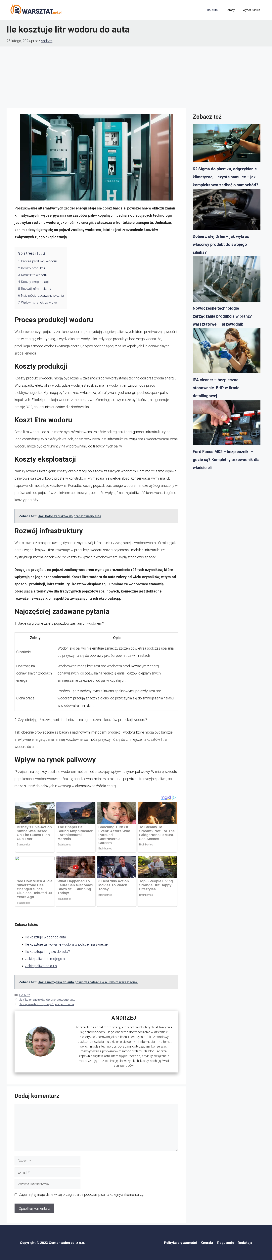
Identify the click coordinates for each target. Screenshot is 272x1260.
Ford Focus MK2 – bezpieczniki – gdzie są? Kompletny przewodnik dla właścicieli (226, 459)
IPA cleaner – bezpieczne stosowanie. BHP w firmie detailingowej (216, 387)
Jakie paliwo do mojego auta (47, 959)
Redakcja (245, 1243)
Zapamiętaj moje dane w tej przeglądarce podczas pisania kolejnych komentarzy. (81, 1194)
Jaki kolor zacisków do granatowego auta (47, 999)
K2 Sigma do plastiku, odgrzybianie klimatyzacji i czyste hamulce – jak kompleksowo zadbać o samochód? (225, 177)
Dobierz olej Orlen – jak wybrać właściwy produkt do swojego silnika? (221, 244)
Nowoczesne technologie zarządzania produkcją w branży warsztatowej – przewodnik (222, 316)
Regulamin (225, 1243)
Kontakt (207, 1243)
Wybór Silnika (251, 10)
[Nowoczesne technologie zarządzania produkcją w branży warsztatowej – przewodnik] (226, 280)
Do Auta (212, 10)
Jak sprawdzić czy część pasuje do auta (46, 1004)
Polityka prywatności (180, 1243)
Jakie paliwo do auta (41, 966)
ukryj (42, 253)
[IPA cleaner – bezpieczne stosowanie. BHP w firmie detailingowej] (226, 352)
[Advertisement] (136, 76)
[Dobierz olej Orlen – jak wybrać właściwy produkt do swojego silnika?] (226, 210)
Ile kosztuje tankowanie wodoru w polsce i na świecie (66, 944)
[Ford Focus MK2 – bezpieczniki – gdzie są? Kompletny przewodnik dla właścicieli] (226, 424)
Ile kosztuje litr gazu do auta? (47, 951)
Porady (230, 10)
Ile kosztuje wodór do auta (45, 937)
